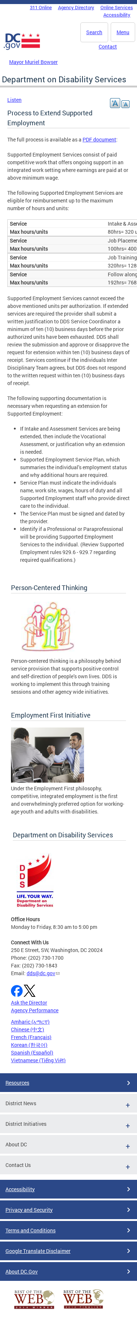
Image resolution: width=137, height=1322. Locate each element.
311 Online (41, 7)
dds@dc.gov (41, 973)
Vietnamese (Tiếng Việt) (38, 1060)
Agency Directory (76, 7)
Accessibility (116, 14)
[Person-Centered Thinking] (47, 653)
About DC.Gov (21, 1271)
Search (94, 32)
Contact (108, 46)
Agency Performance (34, 1010)
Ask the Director (29, 1002)
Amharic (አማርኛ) (30, 1021)
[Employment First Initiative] (47, 780)
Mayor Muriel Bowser (33, 61)
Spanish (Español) (32, 1052)
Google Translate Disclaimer (38, 1250)
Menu (123, 32)
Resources (17, 1082)
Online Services (116, 7)
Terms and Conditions (30, 1230)
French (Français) (31, 1037)
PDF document (99, 139)
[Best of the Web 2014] (34, 1309)
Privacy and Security (29, 1209)
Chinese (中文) (27, 1029)
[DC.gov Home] (22, 48)
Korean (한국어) (29, 1044)
